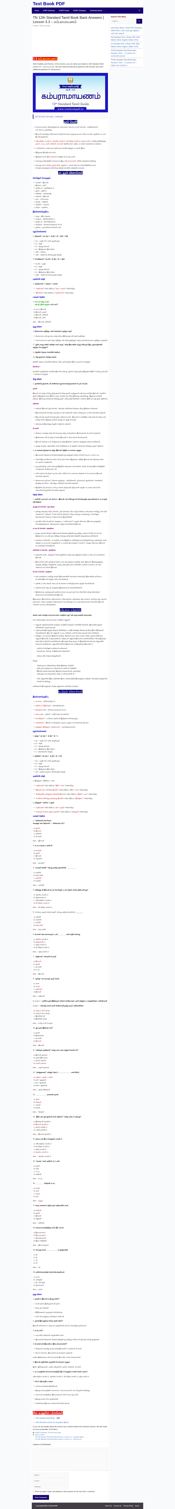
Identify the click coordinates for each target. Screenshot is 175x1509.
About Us (108, 1506)
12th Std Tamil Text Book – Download (49, 117)
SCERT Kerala (64, 10)
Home (37, 10)
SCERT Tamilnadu (41, 1432)
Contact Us (117, 1506)
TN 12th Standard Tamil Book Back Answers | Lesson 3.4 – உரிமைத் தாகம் (58, 1439)
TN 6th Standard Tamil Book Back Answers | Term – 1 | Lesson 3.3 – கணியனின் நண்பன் (124, 53)
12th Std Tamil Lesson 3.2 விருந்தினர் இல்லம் (52, 1422)
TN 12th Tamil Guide (54, 1432)
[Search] (139, 21)
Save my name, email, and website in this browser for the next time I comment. (65, 1491)
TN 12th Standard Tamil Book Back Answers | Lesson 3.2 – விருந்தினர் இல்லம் (59, 1437)
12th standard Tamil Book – (48, 1418)
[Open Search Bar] (139, 11)
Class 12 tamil (39, 1434)
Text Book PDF (49, 3)
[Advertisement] (70, 42)
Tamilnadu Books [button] (96, 10)
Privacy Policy (128, 1506)
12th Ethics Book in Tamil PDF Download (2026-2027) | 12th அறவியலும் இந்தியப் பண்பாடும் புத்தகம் (126, 30)
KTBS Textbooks (49, 10)
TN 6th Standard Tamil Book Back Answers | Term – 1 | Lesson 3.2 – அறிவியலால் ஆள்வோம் (124, 62)
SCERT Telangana (79, 10)
